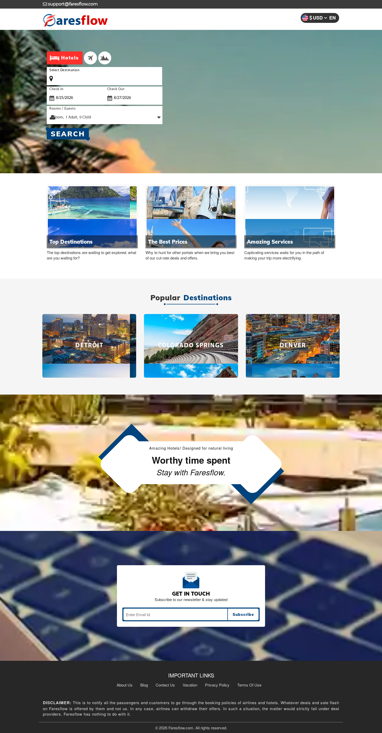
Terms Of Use (249, 685)
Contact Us (165, 685)
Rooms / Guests (62, 109)
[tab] (90, 57)
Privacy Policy (217, 685)
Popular (165, 298)
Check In (56, 89)
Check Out (116, 89)
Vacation (190, 685)
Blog (144, 685)
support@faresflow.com (72, 4)
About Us (125, 685)
